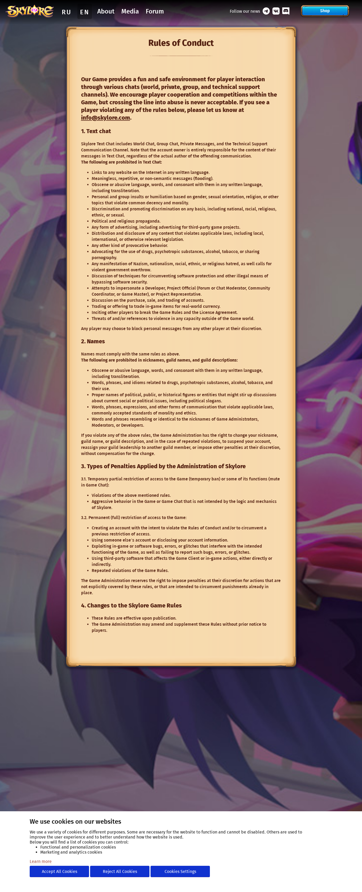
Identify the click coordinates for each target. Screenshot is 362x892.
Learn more (41, 861)
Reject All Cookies (120, 871)
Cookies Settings (180, 871)
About (105, 11)
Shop (325, 10)
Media (130, 11)
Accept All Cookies (59, 871)
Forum (155, 11)
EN (84, 12)
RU (67, 12)
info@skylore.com (105, 117)
